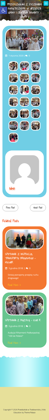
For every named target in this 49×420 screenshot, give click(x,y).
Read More (13, 285)
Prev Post (10, 208)
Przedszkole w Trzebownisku (29, 409)
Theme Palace (29, 412)
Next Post (37, 208)
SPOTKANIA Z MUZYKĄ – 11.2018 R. (23, 320)
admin (12, 188)
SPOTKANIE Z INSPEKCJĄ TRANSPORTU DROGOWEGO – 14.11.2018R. (20, 258)
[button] (3, 10)
